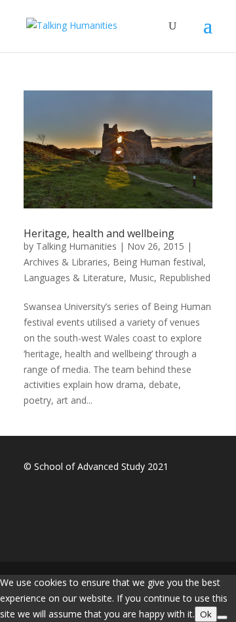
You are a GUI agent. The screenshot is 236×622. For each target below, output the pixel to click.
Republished (184, 277)
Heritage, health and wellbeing (99, 233)
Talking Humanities (76, 246)
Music (141, 277)
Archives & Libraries (66, 262)
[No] (222, 617)
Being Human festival (158, 262)
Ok (206, 614)
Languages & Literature (74, 277)
